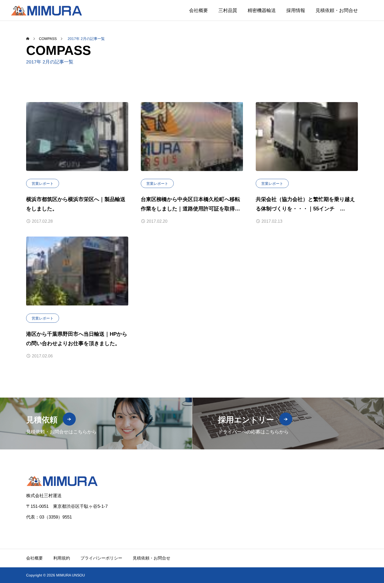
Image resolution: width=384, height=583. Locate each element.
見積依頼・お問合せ (337, 10)
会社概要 (198, 10)
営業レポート (43, 183)
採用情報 (295, 10)
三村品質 (227, 10)
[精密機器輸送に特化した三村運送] (46, 10)
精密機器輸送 (262, 10)
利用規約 (61, 558)
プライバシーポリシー (101, 558)
